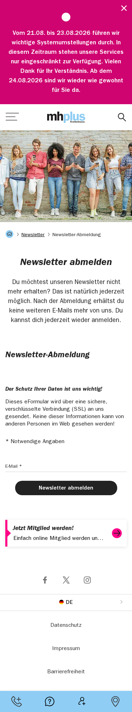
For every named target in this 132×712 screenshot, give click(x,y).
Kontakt (16, 701)
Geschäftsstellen (115, 701)
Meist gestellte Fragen (49, 701)
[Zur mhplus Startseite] (66, 117)
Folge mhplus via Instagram (87, 580)
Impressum (66, 649)
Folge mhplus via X (66, 580)
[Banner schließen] (121, 7)
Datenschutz (66, 626)
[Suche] (121, 117)
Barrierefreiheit (66, 672)
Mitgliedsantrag (82, 701)
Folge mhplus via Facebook (45, 580)
